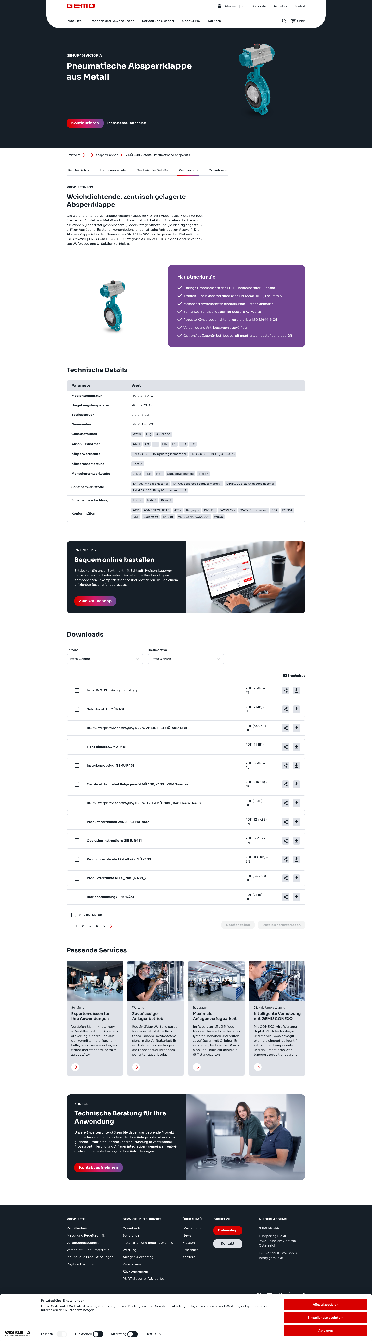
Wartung (129, 1250)
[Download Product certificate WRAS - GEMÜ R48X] (296, 822)
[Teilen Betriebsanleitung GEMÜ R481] (285, 897)
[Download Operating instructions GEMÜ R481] (296, 841)
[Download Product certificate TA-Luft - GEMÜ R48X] (296, 859)
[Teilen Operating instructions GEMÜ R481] (285, 841)
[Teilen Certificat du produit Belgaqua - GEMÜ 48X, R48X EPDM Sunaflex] (285, 784)
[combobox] (105, 659)
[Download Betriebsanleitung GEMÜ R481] (296, 897)
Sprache (72, 650)
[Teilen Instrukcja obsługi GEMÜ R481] (285, 765)
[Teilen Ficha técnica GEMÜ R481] (285, 747)
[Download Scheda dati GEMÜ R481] (296, 709)
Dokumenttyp (157, 650)
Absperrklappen (106, 155)
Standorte (191, 1250)
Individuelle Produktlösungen (90, 1257)
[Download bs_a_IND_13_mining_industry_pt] (296, 690)
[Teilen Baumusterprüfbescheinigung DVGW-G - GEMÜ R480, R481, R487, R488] (285, 803)
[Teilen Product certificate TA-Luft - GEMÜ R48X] (285, 859)
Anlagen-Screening (138, 1257)
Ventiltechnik (77, 1228)
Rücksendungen (135, 1271)
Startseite (74, 155)
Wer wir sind (192, 1228)
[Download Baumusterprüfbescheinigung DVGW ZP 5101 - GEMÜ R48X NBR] (296, 728)
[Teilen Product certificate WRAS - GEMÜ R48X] (285, 822)
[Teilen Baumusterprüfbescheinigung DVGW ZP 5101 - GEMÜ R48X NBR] (285, 728)
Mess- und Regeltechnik (86, 1236)
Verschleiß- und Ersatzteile (88, 1250)
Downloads (132, 1228)
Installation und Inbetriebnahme (148, 1243)
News (187, 1236)
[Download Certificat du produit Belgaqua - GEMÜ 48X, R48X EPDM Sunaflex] (296, 784)
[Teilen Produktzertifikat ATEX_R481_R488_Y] (285, 878)
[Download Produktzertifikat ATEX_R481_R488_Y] (296, 878)
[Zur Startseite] (81, 6)
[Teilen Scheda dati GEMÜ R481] (285, 709)
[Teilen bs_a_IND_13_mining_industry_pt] (285, 690)
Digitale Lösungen (81, 1264)
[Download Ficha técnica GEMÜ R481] (296, 747)
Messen (189, 1243)
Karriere (189, 1257)
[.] (75, 1067)
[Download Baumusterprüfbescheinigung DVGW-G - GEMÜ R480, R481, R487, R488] (296, 803)
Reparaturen (132, 1264)
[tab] (79, 170)
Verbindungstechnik (83, 1243)
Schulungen (132, 1236)
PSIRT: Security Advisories (143, 1279)
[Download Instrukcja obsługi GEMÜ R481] (296, 765)
